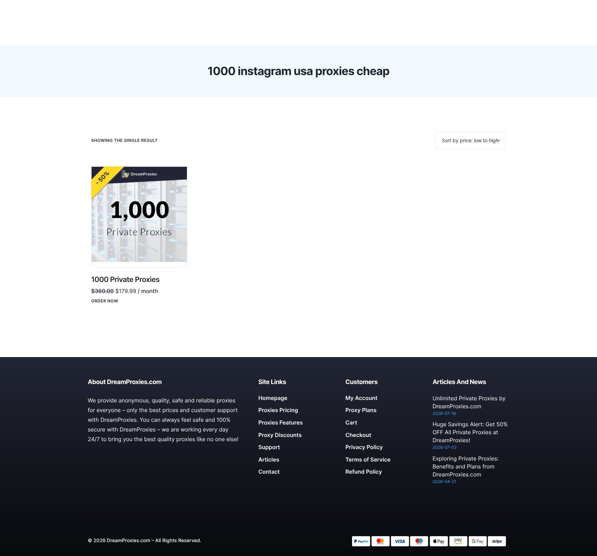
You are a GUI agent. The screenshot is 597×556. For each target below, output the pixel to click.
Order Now (104, 301)
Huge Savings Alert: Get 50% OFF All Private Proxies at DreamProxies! (470, 432)
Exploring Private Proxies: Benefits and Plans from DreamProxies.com (466, 466)
